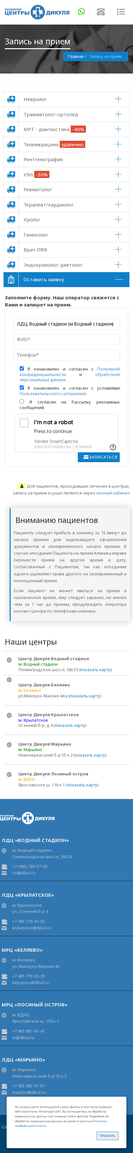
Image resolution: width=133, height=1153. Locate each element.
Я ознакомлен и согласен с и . (70, 374)
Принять (107, 1135)
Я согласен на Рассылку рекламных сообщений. (70, 404)
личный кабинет (113, 493)
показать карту (95, 669)
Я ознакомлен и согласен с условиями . (70, 390)
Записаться (103, 457)
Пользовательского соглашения (53, 393)
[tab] (66, 99)
